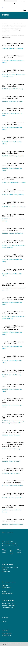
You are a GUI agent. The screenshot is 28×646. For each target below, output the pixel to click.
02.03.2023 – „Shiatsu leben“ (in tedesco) (12, 101)
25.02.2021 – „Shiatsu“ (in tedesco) (11, 473)
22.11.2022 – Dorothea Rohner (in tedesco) (13, 194)
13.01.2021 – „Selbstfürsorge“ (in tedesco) (12, 524)
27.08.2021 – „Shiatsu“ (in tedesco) (11, 449)
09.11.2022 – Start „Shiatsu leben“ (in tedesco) (13, 206)
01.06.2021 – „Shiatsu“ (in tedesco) (11, 461)
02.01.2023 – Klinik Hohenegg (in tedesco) (13, 156)
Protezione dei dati (6, 635)
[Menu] (24, 9)
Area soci (4, 621)
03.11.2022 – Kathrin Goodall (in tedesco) (12, 233)
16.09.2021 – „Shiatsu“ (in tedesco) (11, 435)
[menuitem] (11, 1)
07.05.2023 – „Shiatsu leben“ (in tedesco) (12, 89)
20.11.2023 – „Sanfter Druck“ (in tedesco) (12, 48)
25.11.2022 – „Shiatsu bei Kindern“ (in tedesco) (14, 182)
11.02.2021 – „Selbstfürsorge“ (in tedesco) (12, 497)
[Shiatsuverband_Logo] (11, 9)
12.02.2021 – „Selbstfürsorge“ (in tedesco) (12, 485)
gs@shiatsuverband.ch (7, 593)
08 (2, 219)
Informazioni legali (7, 633)
